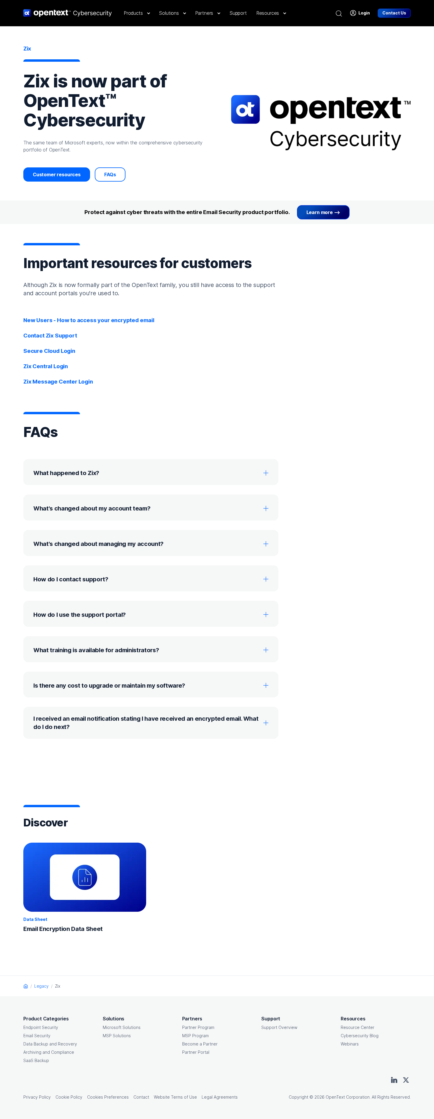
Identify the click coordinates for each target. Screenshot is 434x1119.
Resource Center (357, 1027)
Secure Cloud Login (49, 351)
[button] (136, 13)
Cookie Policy (69, 1097)
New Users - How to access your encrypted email (88, 320)
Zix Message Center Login (58, 381)
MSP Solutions (117, 1035)
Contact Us (394, 12)
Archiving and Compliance (48, 1052)
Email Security (36, 1035)
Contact (141, 1097)
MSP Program (195, 1035)
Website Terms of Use (175, 1097)
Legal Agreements (220, 1097)
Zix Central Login (45, 366)
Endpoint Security (40, 1027)
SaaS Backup (36, 1060)
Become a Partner (200, 1043)
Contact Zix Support (50, 335)
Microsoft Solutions (122, 1027)
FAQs (110, 174)
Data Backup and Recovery (50, 1043)
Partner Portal (195, 1052)
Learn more (319, 212)
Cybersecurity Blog (359, 1035)
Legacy (41, 985)
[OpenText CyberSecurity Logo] (67, 13)
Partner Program (198, 1027)
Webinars (350, 1043)
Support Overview (279, 1027)
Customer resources (57, 174)
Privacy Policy (37, 1097)
